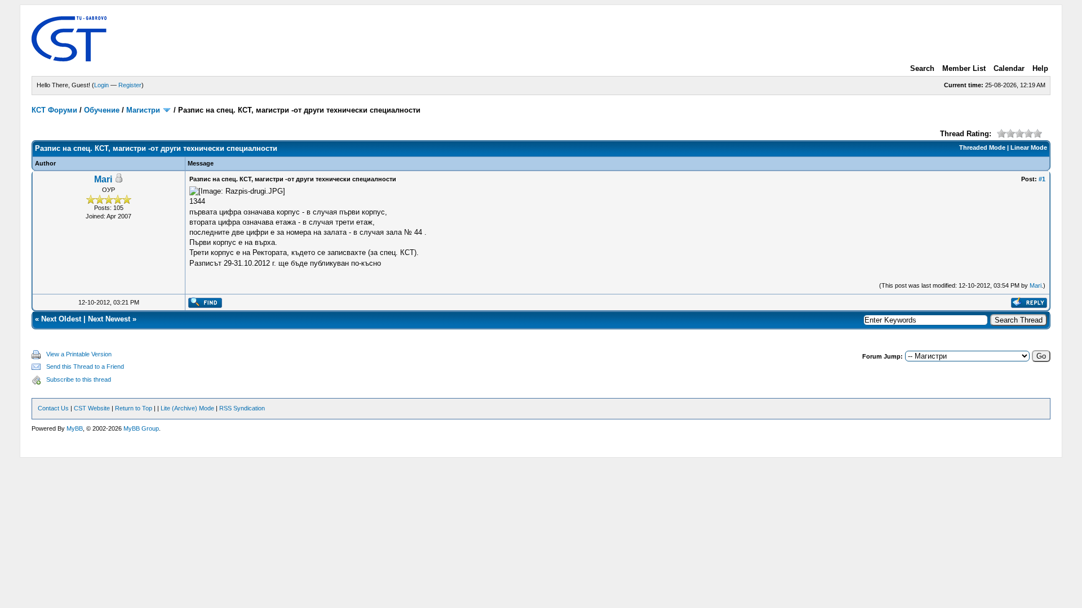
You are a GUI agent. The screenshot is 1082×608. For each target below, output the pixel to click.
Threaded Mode (982, 147)
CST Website (92, 408)
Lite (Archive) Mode (187, 408)
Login (101, 85)
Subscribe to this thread (78, 379)
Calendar (1009, 68)
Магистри (143, 110)
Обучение (101, 110)
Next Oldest (61, 319)
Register (129, 85)
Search (922, 68)
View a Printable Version (79, 354)
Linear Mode (1028, 147)
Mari (103, 179)
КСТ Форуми (54, 110)
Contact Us (53, 408)
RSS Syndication (242, 408)
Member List (964, 68)
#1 (1042, 179)
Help (1040, 68)
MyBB (74, 428)
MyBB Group (141, 428)
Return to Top (133, 408)
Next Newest (109, 319)
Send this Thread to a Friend (85, 366)
